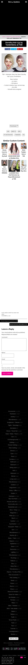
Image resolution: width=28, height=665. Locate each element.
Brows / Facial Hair (12, 431)
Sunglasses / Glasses (13, 422)
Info (25, 657)
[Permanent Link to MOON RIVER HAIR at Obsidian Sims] (14, 154)
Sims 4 (19, 131)
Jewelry (12, 416)
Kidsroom (13, 473)
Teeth (12, 617)
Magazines (13, 512)
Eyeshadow (12, 524)
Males (13, 603)
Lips (13, 529)
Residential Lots (12, 507)
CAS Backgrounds (13, 439)
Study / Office (13, 490)
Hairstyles (9, 36)
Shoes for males (13, 594)
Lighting (13, 552)
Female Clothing (12, 445)
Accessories (11, 411)
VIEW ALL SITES (13, 638)
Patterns (12, 561)
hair (8, 131)
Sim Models (12, 597)
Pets (12, 563)
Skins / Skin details (12, 608)
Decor (13, 546)
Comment (5, 337)
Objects (11, 541)
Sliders (13, 611)
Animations (13, 428)
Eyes (12, 453)
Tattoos (12, 614)
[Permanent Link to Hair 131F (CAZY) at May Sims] (23, 165)
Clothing (11, 442)
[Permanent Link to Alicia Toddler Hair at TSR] (23, 148)
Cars (12, 436)
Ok (21, 657)
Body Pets (14, 566)
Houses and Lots (12, 501)
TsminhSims (17, 134)
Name (4, 352)
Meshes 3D (13, 535)
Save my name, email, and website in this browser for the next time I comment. (13, 369)
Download (13, 126)
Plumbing (13, 558)
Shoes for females (13, 591)
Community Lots (13, 504)
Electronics (13, 549)
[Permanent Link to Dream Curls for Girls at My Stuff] (4, 148)
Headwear (13, 414)
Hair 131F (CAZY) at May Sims (23, 169)
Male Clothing (13, 448)
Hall (14, 470)
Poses (12, 583)
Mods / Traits (12, 538)
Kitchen (13, 476)
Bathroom (13, 462)
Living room (13, 479)
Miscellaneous (13, 419)
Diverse (12, 450)
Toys (12, 625)
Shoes (12, 589)
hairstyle (13, 131)
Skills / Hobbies (12, 605)
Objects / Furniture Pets (14, 572)
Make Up (12, 515)
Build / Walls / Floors (12, 434)
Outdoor (13, 484)
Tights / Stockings (13, 425)
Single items (12, 487)
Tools (12, 623)
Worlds (13, 634)
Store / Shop (13, 510)
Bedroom (13, 464)
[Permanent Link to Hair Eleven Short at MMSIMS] (4, 165)
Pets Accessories (14, 575)
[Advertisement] (14, 19)
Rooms (12, 586)
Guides (13, 493)
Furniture (12, 459)
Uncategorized (13, 631)
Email (3, 359)
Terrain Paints (12, 620)
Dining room (13, 467)
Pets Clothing (13, 577)
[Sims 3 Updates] (14, 649)
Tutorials (12, 628)
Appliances (13, 543)
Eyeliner (13, 521)
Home (3, 36)
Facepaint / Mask (13, 526)
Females (12, 600)
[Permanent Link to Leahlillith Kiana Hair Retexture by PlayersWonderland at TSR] (14, 171)
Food (12, 456)
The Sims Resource (8, 134)
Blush (13, 518)
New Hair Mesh (16, 36)
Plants (12, 580)
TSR (23, 134)
